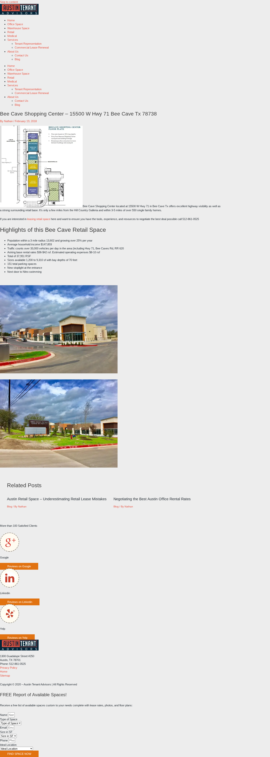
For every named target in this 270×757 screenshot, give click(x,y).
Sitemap (5, 675)
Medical (12, 35)
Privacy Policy (8, 667)
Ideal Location (8, 744)
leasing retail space (38, 219)
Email (4, 727)
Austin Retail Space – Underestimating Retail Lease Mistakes (57, 499)
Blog (17, 59)
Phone (4, 740)
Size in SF (6, 731)
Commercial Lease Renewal (32, 47)
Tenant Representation (28, 43)
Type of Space (8, 719)
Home (11, 20)
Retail (10, 32)
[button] (19, 566)
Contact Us (21, 55)
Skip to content (9, 1)
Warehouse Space (18, 28)
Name (4, 714)
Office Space (15, 24)
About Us (13, 51)
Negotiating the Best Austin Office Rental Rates (152, 499)
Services (12, 39)
